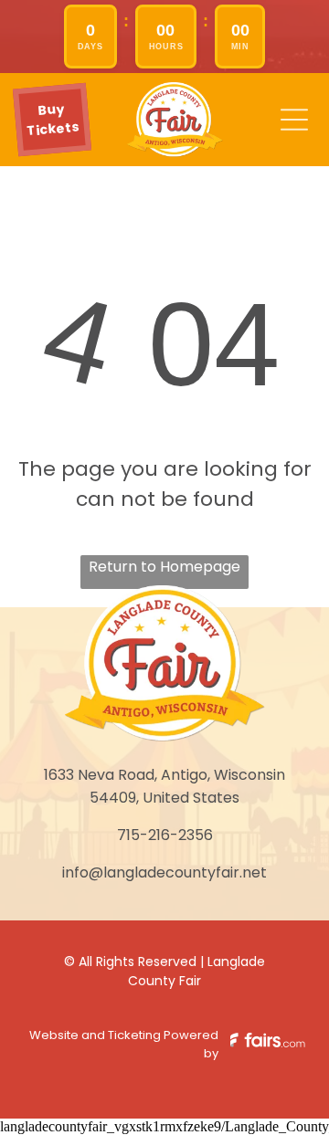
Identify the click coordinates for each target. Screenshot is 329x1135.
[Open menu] (294, 119)
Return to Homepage (164, 566)
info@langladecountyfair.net (164, 872)
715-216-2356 (165, 835)
